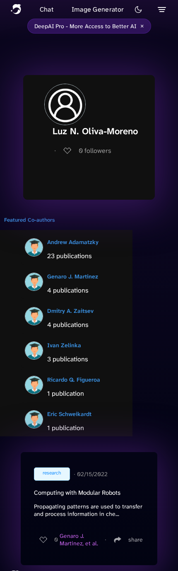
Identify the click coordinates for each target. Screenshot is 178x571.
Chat (46, 9)
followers (95, 150)
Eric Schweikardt (69, 414)
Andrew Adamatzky (73, 242)
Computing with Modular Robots (77, 493)
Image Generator (98, 9)
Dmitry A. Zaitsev (70, 311)
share (135, 539)
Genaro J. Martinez (72, 276)
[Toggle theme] (138, 9)
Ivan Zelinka (64, 345)
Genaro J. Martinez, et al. (79, 539)
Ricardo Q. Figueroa (73, 379)
